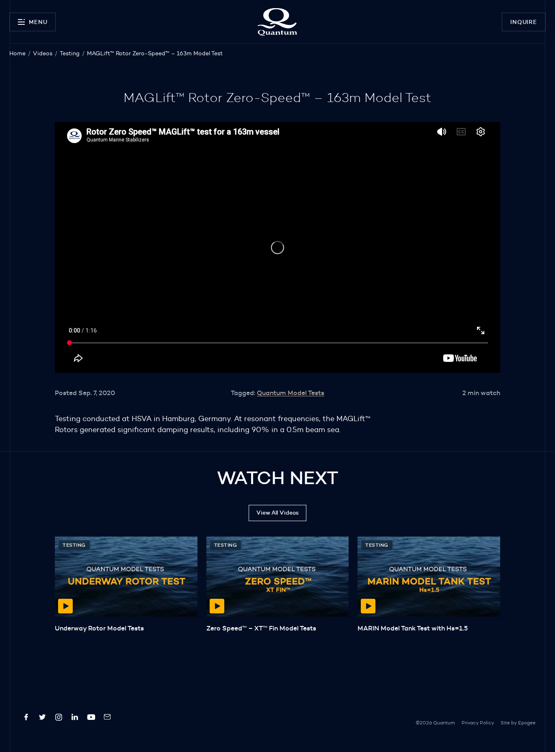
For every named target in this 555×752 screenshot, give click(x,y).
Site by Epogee (518, 722)
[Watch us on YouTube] (91, 719)
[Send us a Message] (107, 719)
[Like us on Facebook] (26, 719)
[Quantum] (277, 22)
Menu (38, 22)
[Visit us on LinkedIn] (74, 719)
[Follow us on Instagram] (58, 719)
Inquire (523, 22)
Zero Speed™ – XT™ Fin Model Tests (261, 628)
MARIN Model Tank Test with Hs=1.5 (413, 628)
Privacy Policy (478, 722)
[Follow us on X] (42, 719)
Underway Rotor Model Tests (99, 628)
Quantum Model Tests (290, 393)
